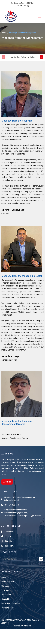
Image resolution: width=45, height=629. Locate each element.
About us (7, 482)
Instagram (9, 546)
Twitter (8, 536)
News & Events (7, 581)
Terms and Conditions (10, 603)
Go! (41, 559)
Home (3, 33)
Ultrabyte (27, 626)
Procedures (6, 595)
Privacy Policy (7, 608)
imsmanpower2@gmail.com (15, 512)
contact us (6, 599)
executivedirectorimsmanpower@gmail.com (22, 515)
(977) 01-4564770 (11, 505)
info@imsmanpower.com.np (15, 510)
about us (5, 577)
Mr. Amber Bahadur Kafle (22, 57)
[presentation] (3, 57)
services (5, 586)
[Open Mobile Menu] (39, 16)
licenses (5, 590)
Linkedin (8, 541)
